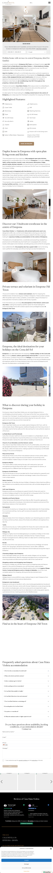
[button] (51, 848)
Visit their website (41, 48)
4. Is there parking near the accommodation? (14, 686)
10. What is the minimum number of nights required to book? (17, 716)
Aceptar (26, 860)
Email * (4, 737)
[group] (8, 781)
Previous (4, 24)
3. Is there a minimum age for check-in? (12, 681)
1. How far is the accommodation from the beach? (15, 670)
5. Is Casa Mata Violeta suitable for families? (13, 691)
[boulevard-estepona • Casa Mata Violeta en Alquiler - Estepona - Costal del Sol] (25, 607)
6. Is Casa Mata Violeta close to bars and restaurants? (15, 696)
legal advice (34, 760)
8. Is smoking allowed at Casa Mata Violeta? (13, 706)
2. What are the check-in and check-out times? (14, 676)
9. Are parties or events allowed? (11, 711)
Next (48, 24)
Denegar (26, 864)
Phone (4, 744)
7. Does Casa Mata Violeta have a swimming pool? (15, 701)
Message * (5, 748)
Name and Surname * (8, 731)
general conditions (23, 760)
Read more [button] (23, 817)
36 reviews (31, 821)
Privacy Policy (26, 871)
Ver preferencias (26, 868)
